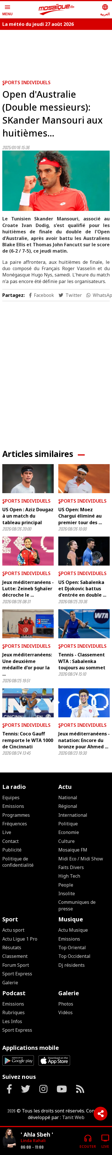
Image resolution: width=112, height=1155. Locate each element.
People (65, 885)
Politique (68, 823)
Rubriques (13, 1012)
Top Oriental (72, 947)
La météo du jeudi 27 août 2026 (38, 24)
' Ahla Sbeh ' (37, 1134)
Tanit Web (73, 1117)
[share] (100, 1114)
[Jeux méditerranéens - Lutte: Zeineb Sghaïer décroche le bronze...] (28, 551)
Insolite (66, 893)
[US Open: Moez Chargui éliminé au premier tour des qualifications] (84, 478)
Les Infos (12, 1021)
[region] (56, 370)
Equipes (11, 797)
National (67, 797)
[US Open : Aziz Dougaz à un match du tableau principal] (28, 478)
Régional (67, 806)
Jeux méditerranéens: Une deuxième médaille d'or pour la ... (27, 664)
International (72, 815)
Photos (65, 1004)
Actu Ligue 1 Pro (19, 939)
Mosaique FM (72, 850)
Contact (10, 841)
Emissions (13, 806)
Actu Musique (73, 930)
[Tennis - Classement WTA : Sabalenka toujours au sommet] (84, 623)
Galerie (10, 982)
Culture (66, 841)
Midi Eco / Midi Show (80, 859)
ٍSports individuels (26, 82)
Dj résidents (71, 965)
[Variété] (9, 1138)
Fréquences (14, 823)
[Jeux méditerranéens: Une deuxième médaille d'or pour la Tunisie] (28, 623)
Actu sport (13, 930)
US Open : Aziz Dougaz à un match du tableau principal (27, 516)
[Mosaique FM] (56, 10)
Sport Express (17, 973)
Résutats (11, 947)
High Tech (69, 876)
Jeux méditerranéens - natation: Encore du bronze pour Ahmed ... (84, 740)
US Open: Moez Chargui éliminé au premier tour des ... (80, 516)
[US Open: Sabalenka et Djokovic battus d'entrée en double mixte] (84, 551)
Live (6, 832)
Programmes (16, 815)
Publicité (12, 850)
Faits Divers (71, 867)
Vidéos (65, 1012)
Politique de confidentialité (18, 862)
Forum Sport (15, 965)
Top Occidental (74, 956)
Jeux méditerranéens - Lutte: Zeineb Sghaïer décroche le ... (28, 588)
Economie (68, 832)
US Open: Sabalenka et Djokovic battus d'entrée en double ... (82, 588)
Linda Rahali (33, 1140)
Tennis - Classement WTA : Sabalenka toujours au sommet (81, 661)
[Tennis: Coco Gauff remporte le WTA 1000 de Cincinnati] (28, 702)
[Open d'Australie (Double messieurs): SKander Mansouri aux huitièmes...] (56, 181)
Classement (15, 956)
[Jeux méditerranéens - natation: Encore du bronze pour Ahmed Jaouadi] (84, 702)
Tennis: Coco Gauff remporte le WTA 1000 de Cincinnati (27, 740)
